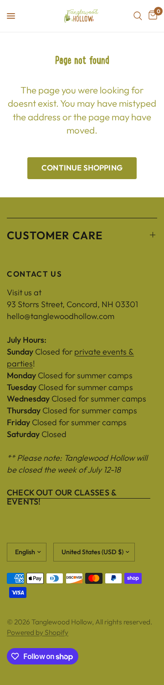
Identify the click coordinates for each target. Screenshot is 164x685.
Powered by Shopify (37, 632)
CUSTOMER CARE (55, 235)
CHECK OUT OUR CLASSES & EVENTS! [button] (61, 492)
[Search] (137, 16)
